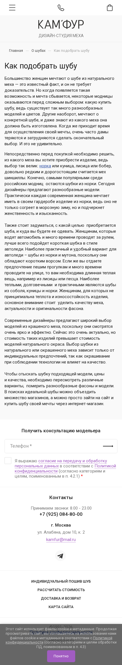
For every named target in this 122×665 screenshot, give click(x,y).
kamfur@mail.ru (61, 539)
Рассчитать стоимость (61, 590)
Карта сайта (61, 607)
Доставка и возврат (61, 598)
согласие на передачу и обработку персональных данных (61, 463)
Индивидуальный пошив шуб (61, 581)
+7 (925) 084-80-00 (61, 514)
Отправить (108, 446)
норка (45, 165)
